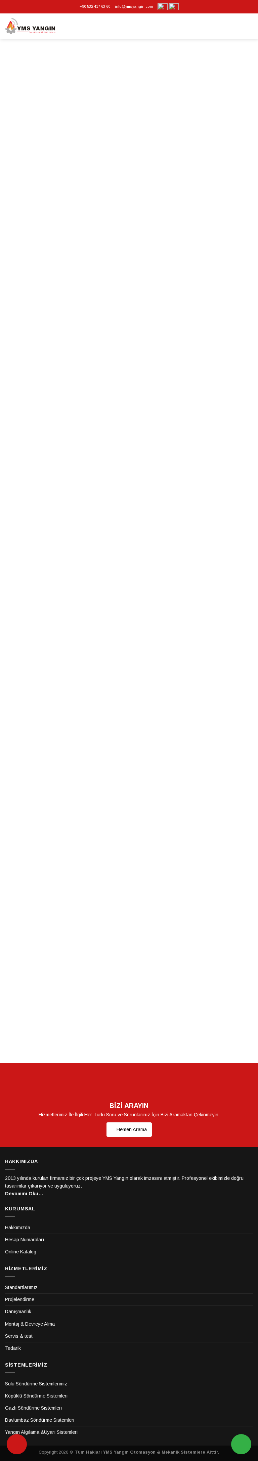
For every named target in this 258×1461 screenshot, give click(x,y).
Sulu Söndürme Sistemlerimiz (36, 1383)
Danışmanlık (18, 1311)
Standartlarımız (21, 1287)
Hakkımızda (17, 1227)
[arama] (17, 1444)
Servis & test (19, 1336)
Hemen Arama (131, 1129)
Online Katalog (20, 1251)
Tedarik (13, 1348)
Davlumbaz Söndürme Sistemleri (39, 1420)
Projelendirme (19, 1299)
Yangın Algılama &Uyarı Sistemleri (41, 1432)
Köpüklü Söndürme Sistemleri (36, 1396)
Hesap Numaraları (24, 1239)
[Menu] (249, 26)
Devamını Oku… (24, 1193)
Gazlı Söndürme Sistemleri (33, 1408)
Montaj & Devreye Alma (30, 1324)
